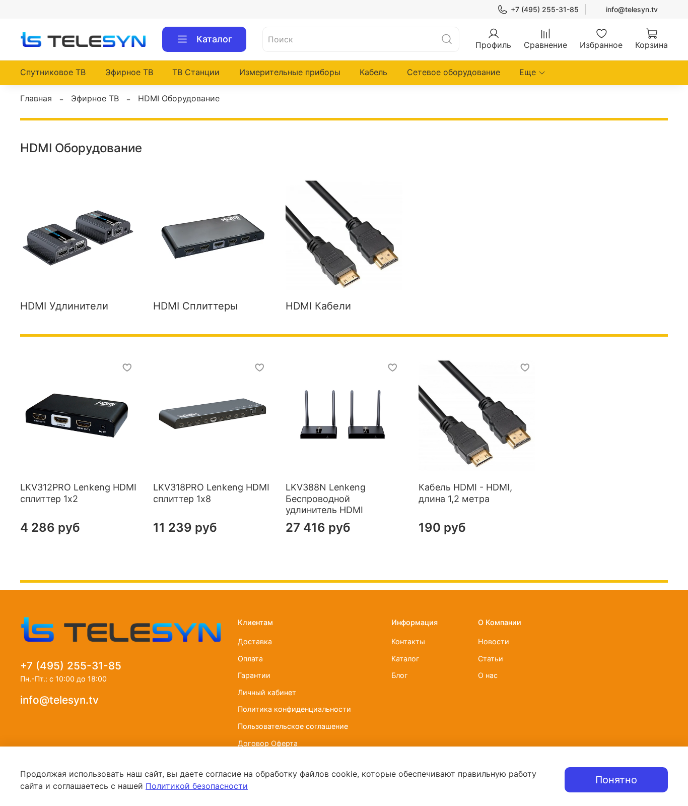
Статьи (490, 658)
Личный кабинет (267, 692)
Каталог (214, 39)
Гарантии (254, 675)
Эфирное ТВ (129, 72)
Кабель (373, 72)
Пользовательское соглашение (293, 726)
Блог (399, 675)
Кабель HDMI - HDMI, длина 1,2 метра (465, 493)
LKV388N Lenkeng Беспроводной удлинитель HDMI (326, 498)
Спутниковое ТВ (53, 72)
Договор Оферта (268, 743)
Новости (493, 641)
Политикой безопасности (197, 786)
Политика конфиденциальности (294, 709)
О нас (488, 675)
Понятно (616, 780)
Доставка (255, 641)
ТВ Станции (196, 72)
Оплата (250, 658)
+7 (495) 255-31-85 (545, 9)
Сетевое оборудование (453, 72)
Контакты (408, 641)
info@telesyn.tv (632, 9)
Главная (36, 98)
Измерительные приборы (289, 72)
